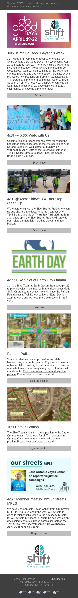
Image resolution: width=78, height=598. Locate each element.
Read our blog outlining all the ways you (45, 70)
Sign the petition (39, 380)
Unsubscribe (57, 578)
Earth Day (39, 285)
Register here (39, 533)
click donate (14, 88)
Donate (39, 95)
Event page (39, 162)
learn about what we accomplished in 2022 (38, 85)
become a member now (38, 88)
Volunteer (39, 307)
